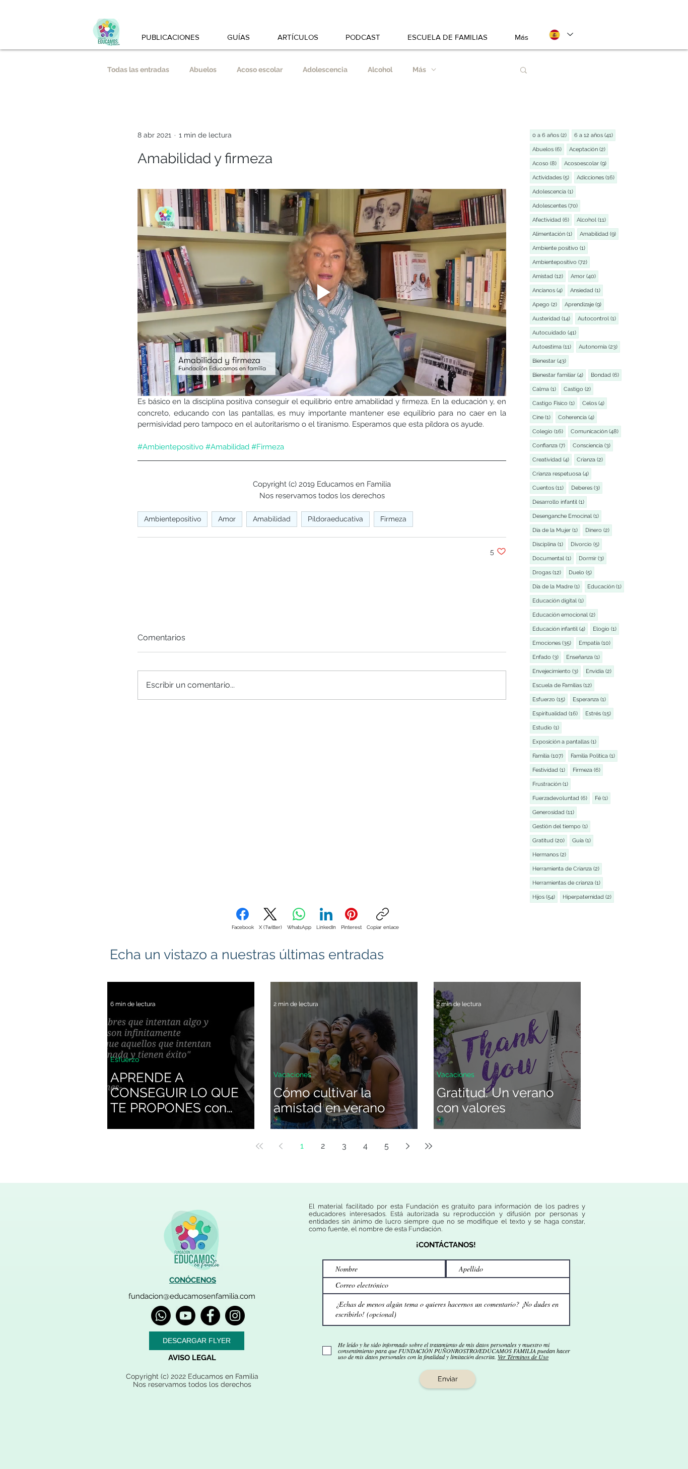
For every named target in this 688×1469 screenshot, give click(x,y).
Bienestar (550, 360)
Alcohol (380, 69)
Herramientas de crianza (567, 882)
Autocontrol (598, 318)
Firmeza (393, 519)
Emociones (553, 642)
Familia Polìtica (594, 755)
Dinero (598, 529)
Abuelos (203, 69)
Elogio (606, 628)
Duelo (581, 572)
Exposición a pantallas (565, 741)
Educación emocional (565, 614)
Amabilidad (272, 519)
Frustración (551, 783)
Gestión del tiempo (561, 826)
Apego (546, 304)
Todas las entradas (138, 69)
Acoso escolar (260, 69)
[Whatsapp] (161, 1315)
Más (419, 69)
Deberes (586, 487)
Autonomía (599, 346)
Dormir (592, 558)
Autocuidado (555, 332)
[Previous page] (280, 1146)
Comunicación (596, 431)
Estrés (599, 713)
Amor (227, 519)
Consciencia (593, 445)
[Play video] (321, 292)
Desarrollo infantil (559, 501)
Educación (605, 586)
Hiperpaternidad (588, 896)
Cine (542, 417)
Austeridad (552, 318)
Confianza (550, 445)
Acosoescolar (586, 163)
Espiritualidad (556, 713)
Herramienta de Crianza (567, 868)
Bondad (606, 374)
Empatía (596, 642)
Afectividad (552, 219)
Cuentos (549, 487)
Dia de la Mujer (556, 529)
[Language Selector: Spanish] (560, 34)
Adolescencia (325, 69)
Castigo (578, 388)
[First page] (259, 1146)
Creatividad (552, 459)
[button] (523, 69)
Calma (545, 388)
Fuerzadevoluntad (561, 798)
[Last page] (429, 1146)
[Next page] (407, 1146)
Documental (553, 558)
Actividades (552, 177)
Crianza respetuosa (561, 473)
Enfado (546, 656)
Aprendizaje (584, 304)
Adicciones (597, 177)
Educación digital (559, 600)
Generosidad (554, 812)
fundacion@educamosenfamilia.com (191, 1296)
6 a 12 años (594, 135)
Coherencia (577, 417)
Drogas (548, 572)
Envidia (600, 671)
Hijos (545, 896)
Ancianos (548, 290)
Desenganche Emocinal (566, 515)
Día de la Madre (557, 586)
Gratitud (549, 840)
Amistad (549, 276)
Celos (594, 403)
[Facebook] (210, 1315)
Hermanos (550, 854)
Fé (602, 798)
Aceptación (588, 149)
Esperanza (590, 699)
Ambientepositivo (172, 519)
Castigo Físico (554, 403)
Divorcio (586, 544)
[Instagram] (235, 1315)
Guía (582, 840)
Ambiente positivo (560, 247)
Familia (549, 755)
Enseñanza (584, 656)
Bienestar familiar (559, 374)
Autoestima (553, 346)
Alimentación (553, 233)
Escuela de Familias (563, 685)
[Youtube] (185, 1315)
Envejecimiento (556, 671)
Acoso (545, 163)
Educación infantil (560, 628)
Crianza (591, 459)
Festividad (550, 769)
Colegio (549, 431)
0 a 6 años (550, 135)
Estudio (547, 727)
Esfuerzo (550, 699)
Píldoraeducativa (335, 519)
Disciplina (549, 544)
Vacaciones (292, 1075)
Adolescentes (556, 205)
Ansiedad (586, 290)
